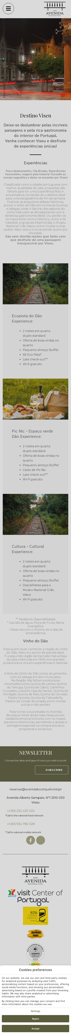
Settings (35, 1011)
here (17, 1001)
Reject (35, 1018)
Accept (35, 1028)
